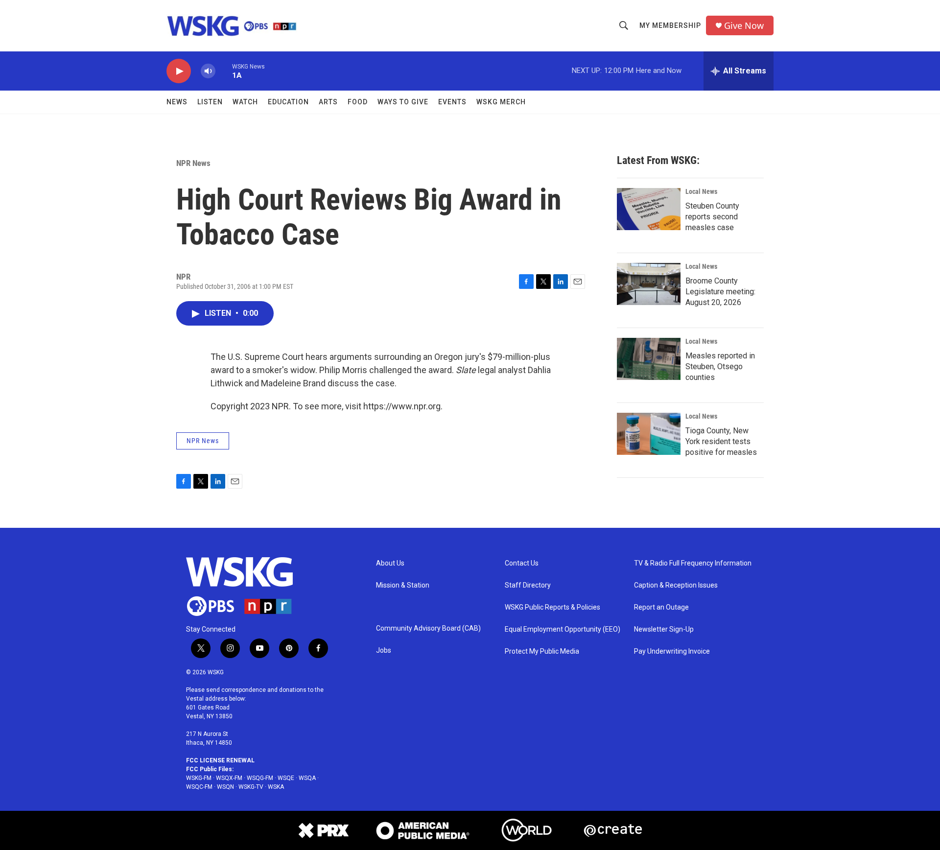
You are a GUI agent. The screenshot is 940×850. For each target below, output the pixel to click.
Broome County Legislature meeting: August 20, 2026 (720, 291)
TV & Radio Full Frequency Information (693, 563)
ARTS (328, 102)
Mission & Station (402, 585)
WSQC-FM (199, 786)
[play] (179, 71)
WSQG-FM (260, 778)
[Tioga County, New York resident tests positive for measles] (649, 434)
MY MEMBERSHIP (670, 25)
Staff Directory (528, 585)
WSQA (307, 778)
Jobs (383, 650)
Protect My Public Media (542, 651)
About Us (390, 563)
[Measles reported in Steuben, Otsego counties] (649, 359)
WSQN (225, 786)
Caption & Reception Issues (676, 585)
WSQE (286, 778)
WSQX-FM (229, 778)
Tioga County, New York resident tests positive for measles (721, 441)
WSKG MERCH (501, 102)
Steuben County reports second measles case (712, 216)
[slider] (223, 71)
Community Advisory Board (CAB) (428, 628)
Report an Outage (661, 607)
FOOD (358, 102)
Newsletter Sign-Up (664, 629)
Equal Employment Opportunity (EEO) (562, 629)
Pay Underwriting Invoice (672, 651)
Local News (701, 191)
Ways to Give (402, 102)
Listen (210, 102)
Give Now (744, 26)
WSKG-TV (250, 786)
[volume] (208, 71)
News (177, 102)
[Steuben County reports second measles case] (649, 209)
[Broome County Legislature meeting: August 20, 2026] (649, 284)
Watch (245, 102)
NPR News (193, 163)
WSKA (276, 786)
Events (452, 102)
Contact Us (522, 563)
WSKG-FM (199, 778)
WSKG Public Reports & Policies (552, 607)
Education (288, 102)
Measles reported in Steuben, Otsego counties (720, 366)
